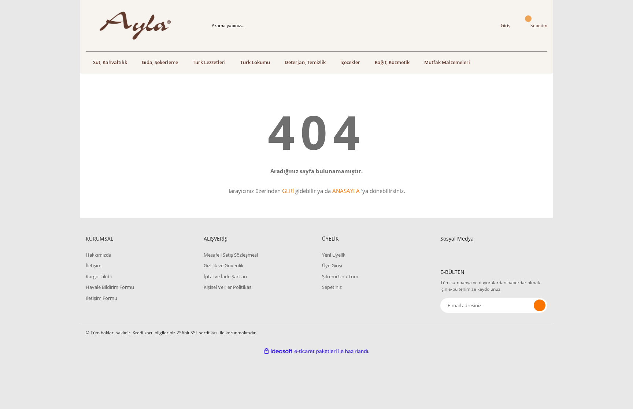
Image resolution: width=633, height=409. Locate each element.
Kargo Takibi (99, 276)
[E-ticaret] (315, 351)
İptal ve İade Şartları (225, 276)
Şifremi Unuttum (340, 276)
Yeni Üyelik (333, 255)
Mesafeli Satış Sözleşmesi (231, 255)
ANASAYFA (346, 190)
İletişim (93, 265)
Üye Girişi (332, 265)
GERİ (288, 190)
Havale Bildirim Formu (110, 287)
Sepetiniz (332, 287)
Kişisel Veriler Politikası (228, 287)
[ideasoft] (278, 351)
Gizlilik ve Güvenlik (224, 265)
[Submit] (539, 305)
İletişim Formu (101, 298)
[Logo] (139, 25)
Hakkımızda (98, 255)
